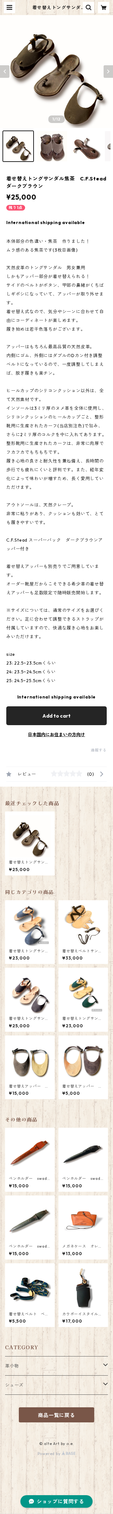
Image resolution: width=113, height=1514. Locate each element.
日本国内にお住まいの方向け (56, 734)
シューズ (14, 1385)
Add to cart (56, 716)
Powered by (50, 1453)
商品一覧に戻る (56, 1415)
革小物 (12, 1366)
